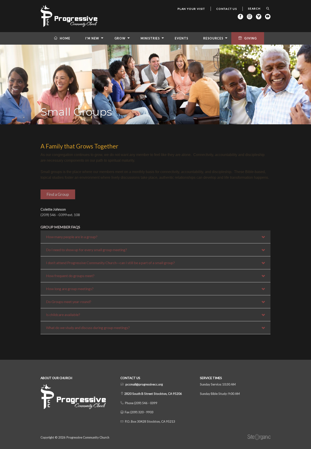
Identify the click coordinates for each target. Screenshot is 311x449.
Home (65, 38)
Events (181, 38)
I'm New (92, 38)
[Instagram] (249, 16)
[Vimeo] (258, 16)
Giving (250, 38)
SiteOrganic (259, 437)
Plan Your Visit (191, 8)
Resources (213, 38)
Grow (120, 38)
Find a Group (57, 194)
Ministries (150, 38)
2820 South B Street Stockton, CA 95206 (153, 393)
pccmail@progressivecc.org (144, 384)
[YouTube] (267, 16)
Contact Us (226, 8)
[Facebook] (240, 16)
